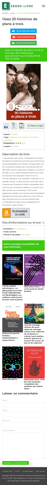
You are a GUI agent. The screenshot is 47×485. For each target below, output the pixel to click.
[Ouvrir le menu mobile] (43, 6)
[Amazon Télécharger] (16, 213)
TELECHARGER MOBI (25, 31)
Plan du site (40, 471)
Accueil (4, 13)
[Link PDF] (21, 125)
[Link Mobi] (6, 125)
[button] (23, 222)
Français (14, 146)
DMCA (17, 471)
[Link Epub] (13, 125)
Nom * (5, 400)
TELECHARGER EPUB (25, 43)
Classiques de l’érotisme (19, 137)
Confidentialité (27, 471)
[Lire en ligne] (35, 125)
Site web (6, 420)
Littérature (8, 140)
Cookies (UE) (7, 471)
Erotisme (34, 137)
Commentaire (9, 430)
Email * (5, 410)
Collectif (14, 134)
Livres (12, 13)
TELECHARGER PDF (26, 37)
